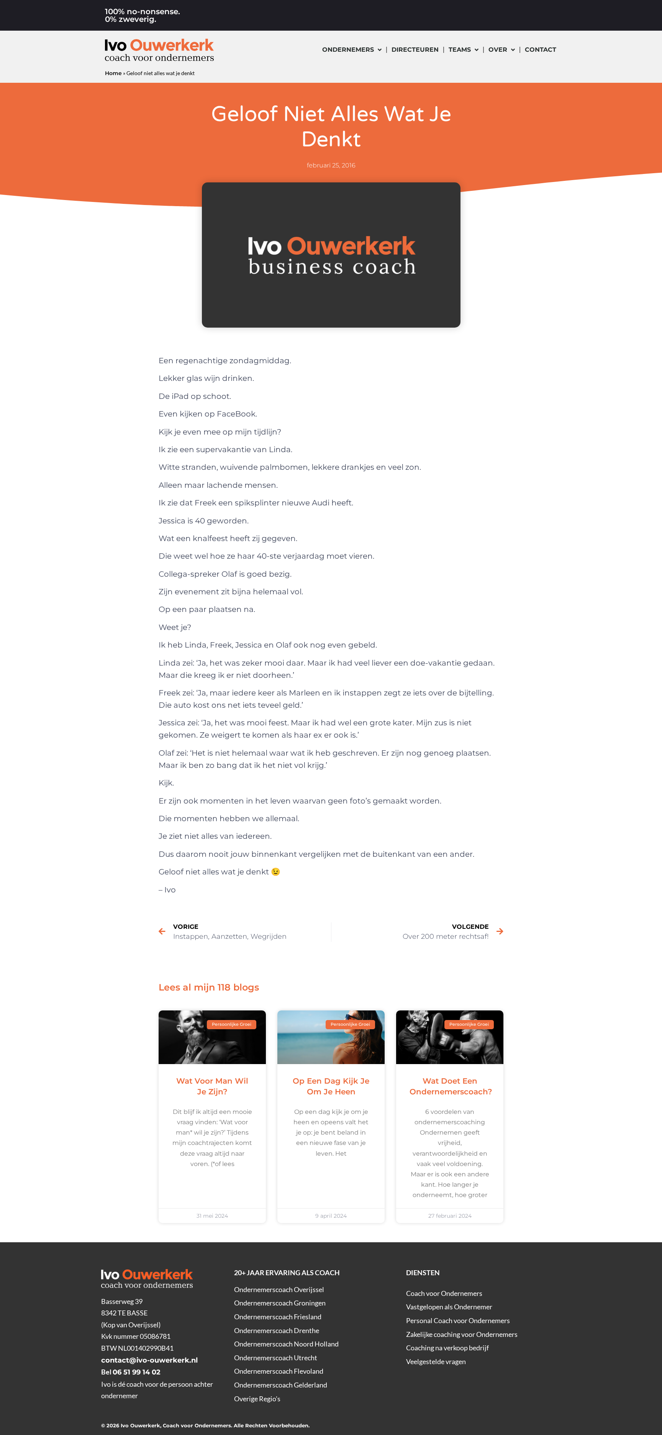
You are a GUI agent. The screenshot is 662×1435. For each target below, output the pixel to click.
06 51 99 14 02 (137, 1372)
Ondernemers (348, 49)
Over (497, 49)
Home (113, 73)
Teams (460, 49)
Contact (540, 49)
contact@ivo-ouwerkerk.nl (149, 1360)
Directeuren (415, 49)
